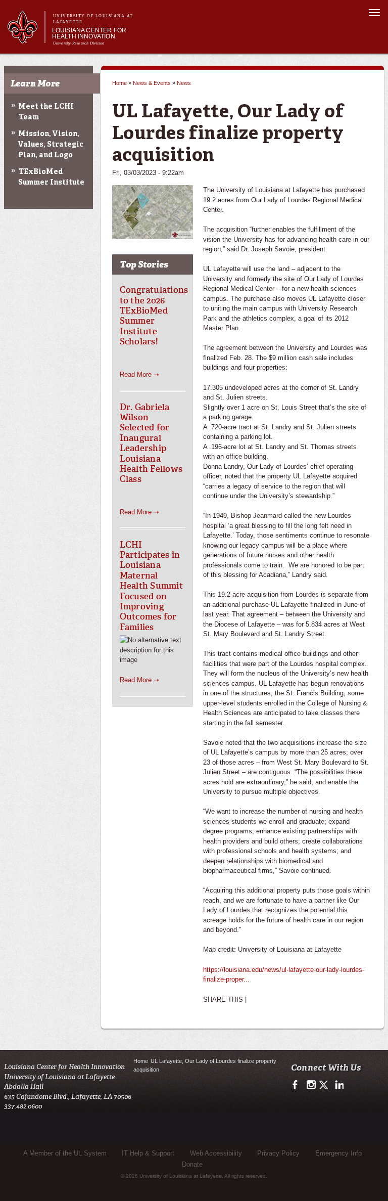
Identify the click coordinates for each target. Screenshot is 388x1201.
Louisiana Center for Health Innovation (89, 33)
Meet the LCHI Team (46, 112)
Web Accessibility (216, 1153)
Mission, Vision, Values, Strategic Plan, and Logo (50, 144)
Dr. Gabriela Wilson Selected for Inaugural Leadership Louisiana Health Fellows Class (151, 443)
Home (119, 83)
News (184, 83)
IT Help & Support (148, 1153)
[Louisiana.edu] (26, 38)
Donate (192, 1164)
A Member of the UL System (65, 1153)
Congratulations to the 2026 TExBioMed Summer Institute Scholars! (154, 315)
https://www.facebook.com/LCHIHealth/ (297, 1085)
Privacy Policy (278, 1153)
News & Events (152, 83)
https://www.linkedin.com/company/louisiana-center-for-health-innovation (338, 1085)
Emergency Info (338, 1153)
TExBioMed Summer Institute (51, 177)
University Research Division (79, 43)
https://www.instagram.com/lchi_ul (311, 1085)
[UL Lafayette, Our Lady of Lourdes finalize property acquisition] (152, 234)
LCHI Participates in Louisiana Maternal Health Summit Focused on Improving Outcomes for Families (151, 586)
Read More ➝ (139, 374)
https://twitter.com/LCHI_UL (324, 1085)
